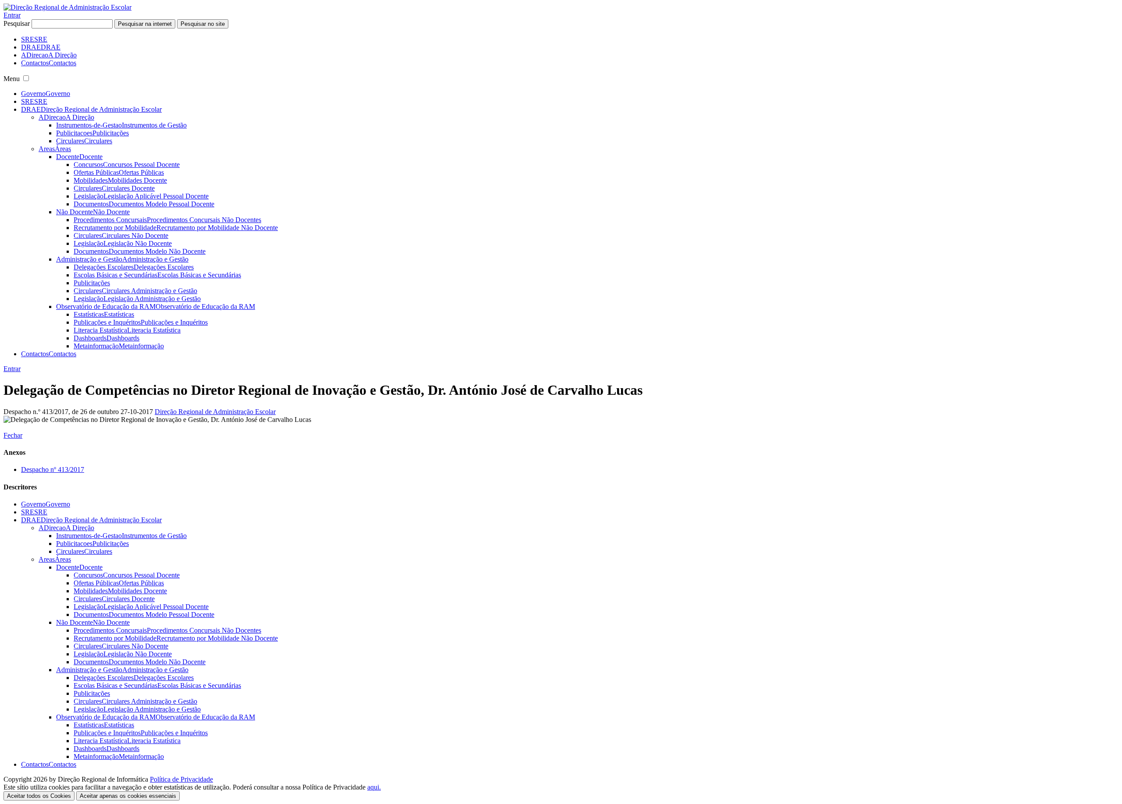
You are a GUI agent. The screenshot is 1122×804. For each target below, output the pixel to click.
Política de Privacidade (181, 779)
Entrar (12, 15)
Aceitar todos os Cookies (39, 796)
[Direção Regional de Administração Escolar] (67, 7)
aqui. (374, 787)
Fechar (13, 435)
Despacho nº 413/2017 (52, 469)
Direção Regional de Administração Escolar (215, 411)
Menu (12, 78)
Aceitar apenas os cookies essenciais (128, 796)
